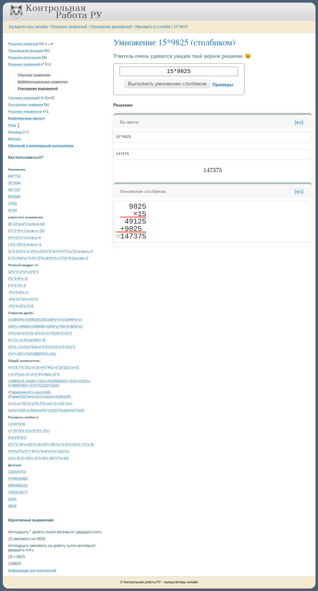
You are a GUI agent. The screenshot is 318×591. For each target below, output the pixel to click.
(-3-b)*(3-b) (16, 424)
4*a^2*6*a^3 (17, 437)
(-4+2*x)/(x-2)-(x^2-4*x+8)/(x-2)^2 (34, 374)
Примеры (222, 84)
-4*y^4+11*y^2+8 (20, 306)
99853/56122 (18, 485)
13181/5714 (17, 472)
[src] (299, 122)
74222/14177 (18, 492)
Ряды (12, 125)
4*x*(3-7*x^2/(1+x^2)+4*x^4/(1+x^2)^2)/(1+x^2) (43, 367)
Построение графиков (25, 105)
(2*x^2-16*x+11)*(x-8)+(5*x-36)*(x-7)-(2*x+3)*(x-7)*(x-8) (51, 444)
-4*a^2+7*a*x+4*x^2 (23, 299)
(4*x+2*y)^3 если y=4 (24, 237)
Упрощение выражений (111, 27)
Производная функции (25, 50)
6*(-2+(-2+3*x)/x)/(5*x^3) (27, 340)
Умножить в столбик (152, 27)
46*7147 (14, 190)
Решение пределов (23, 44)
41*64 (12, 210)
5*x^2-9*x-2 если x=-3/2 (26, 231)
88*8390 (14, 196)
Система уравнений (24, 98)
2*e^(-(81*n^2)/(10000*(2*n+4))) (32, 354)
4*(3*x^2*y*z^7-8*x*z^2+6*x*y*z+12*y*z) (38, 451)
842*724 (14, 176)
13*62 (12, 203)
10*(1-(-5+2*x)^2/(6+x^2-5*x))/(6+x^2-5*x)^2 (41, 347)
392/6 (12, 506)
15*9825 (180, 27)
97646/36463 (18, 478)
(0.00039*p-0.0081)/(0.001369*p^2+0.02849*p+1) (45, 319)
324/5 (12, 499)
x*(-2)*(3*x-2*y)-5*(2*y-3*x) (29, 431)
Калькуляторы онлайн (28, 27)
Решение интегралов (24, 57)
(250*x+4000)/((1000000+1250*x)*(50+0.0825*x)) (45, 326)
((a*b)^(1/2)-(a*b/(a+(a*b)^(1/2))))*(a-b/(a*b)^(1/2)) (46, 410)
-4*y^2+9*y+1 (18, 292)
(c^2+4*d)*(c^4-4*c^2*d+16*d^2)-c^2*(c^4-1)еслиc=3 (48, 258)
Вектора (14, 139)
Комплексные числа (25, 118)
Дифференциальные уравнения (42, 82)
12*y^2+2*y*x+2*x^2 (23, 272)
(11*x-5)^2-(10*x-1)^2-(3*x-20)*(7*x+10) (38, 458)
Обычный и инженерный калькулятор (41, 146)
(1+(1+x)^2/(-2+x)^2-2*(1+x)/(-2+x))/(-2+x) (40, 403)
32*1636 (14, 183)
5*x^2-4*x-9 (17, 285)
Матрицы (15, 132)
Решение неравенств (25, 111)
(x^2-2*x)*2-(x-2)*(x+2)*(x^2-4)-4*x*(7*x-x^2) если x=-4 (50, 251)
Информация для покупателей (32, 570)
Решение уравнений (69, 27)
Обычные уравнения (33, 75)
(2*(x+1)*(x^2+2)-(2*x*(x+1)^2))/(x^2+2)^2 (40, 333)
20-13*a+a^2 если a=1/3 (26, 224)
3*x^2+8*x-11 (18, 278)
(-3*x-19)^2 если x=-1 (24, 244)
